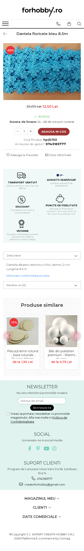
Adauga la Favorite (23, 155)
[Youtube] (46, 448)
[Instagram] (54, 448)
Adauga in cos (53, 131)
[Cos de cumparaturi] (69, 24)
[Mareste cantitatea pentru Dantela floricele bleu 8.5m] (30, 131)
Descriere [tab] (14, 255)
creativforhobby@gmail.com (44, 484)
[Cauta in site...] (79, 24)
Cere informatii (59, 155)
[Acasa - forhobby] (42, 11)
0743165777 (44, 478)
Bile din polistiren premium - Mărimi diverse (61, 354)
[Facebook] (30, 448)
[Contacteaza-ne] (58, 24)
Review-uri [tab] (16, 285)
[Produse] (6, 25)
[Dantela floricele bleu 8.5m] (42, 71)
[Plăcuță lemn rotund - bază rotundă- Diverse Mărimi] (23, 331)
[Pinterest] (38, 448)
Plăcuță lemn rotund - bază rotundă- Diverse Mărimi (22, 354)
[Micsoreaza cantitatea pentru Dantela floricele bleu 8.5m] (17, 131)
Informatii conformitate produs (27, 275)
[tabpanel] (42, 71)
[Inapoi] (3, 33)
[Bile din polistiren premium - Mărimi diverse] (61, 331)
